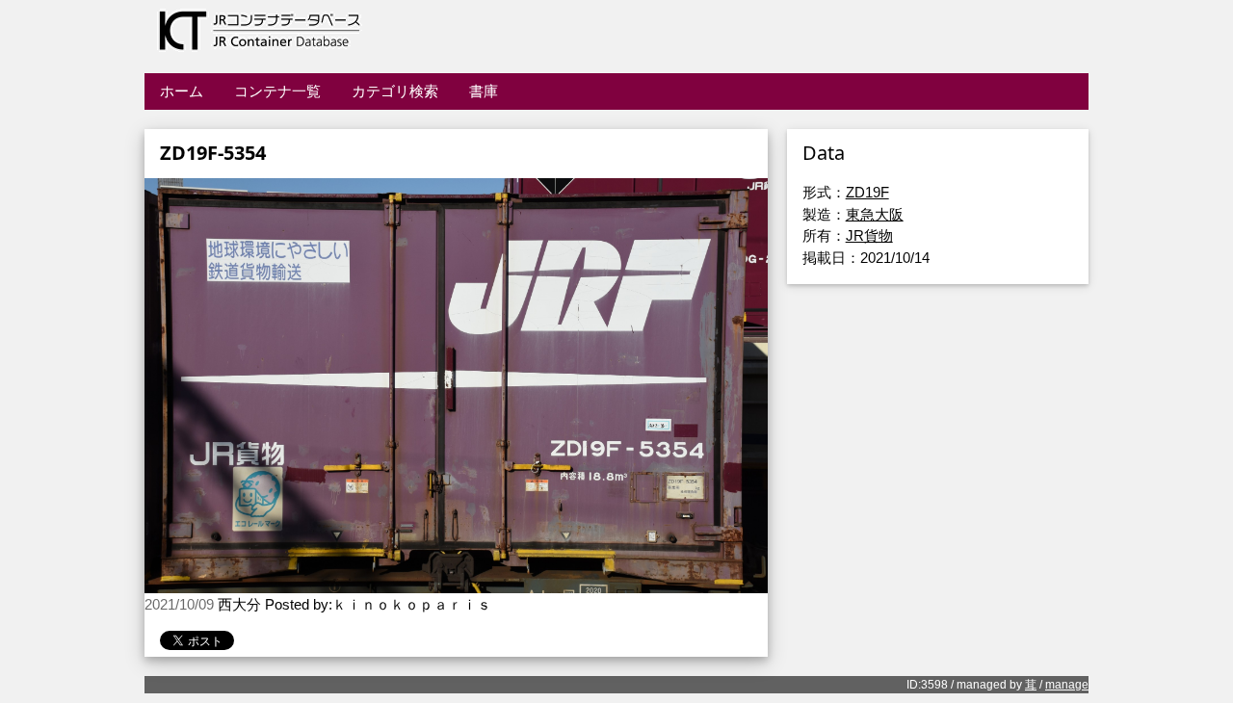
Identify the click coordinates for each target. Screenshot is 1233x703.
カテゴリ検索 (395, 91)
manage (1067, 684)
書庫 (483, 91)
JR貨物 (869, 235)
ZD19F (867, 192)
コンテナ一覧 (277, 91)
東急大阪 (875, 214)
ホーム (181, 91)
